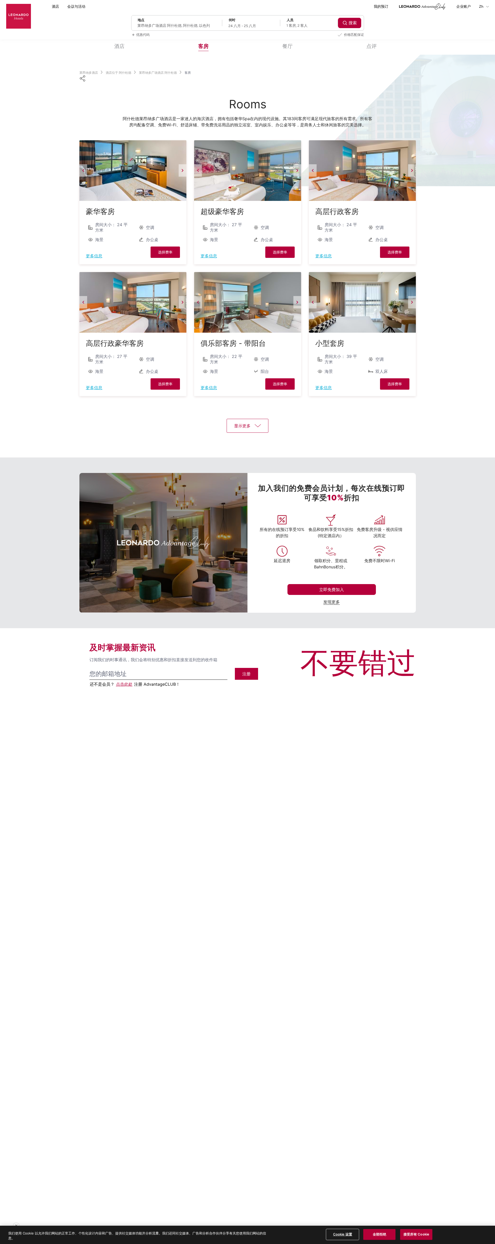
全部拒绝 (379, 1234)
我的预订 (381, 6)
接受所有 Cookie (416, 1234)
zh (481, 6)
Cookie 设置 (342, 1234)
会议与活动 (76, 6)
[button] (132, 170)
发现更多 (331, 601)
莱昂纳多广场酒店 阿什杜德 (158, 73)
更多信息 (94, 256)
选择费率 (165, 252)
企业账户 (463, 6)
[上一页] (83, 170)
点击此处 (124, 684)
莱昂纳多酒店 (88, 73)
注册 (246, 673)
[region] (247, 1235)
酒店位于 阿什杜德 (118, 73)
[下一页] (182, 170)
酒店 (55, 6)
